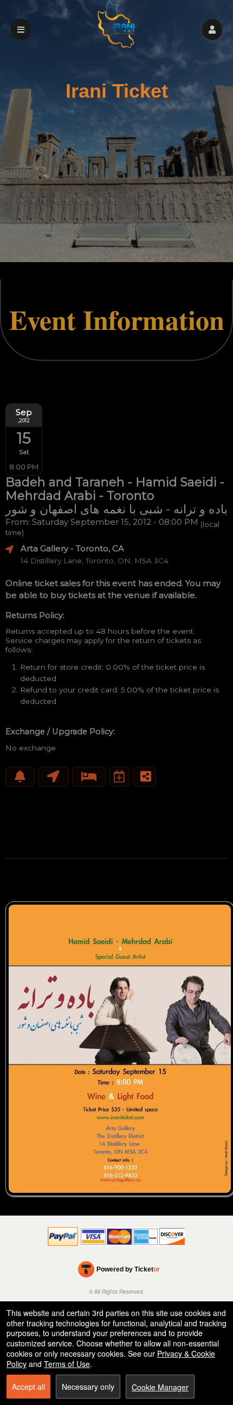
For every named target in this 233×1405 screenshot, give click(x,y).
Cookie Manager (160, 1387)
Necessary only (88, 1386)
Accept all (28, 1386)
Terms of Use (67, 1363)
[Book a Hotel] (88, 776)
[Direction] (53, 776)
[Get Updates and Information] (20, 776)
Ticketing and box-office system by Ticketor (119, 1271)
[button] (212, 29)
